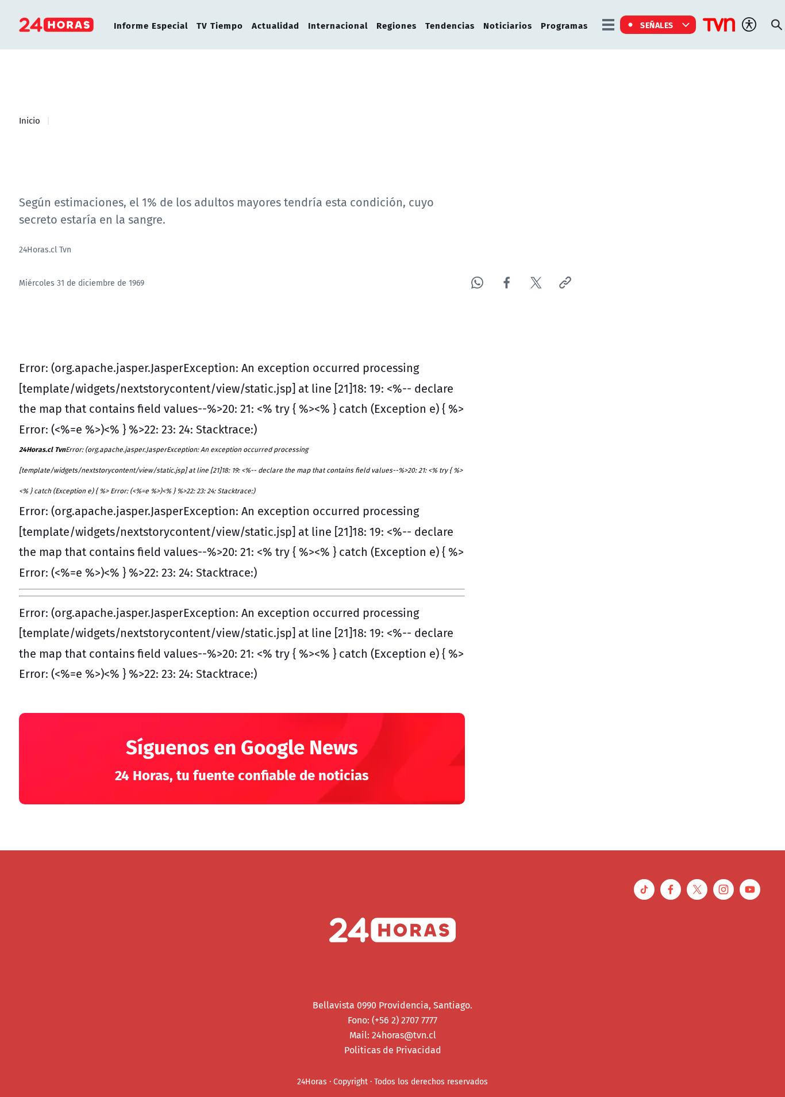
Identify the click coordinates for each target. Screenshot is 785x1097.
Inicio (29, 120)
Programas (564, 25)
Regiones (396, 25)
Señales (657, 24)
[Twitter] (536, 282)
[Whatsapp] (477, 282)
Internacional (338, 25)
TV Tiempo (220, 25)
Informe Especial (151, 25)
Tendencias (450, 25)
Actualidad (275, 25)
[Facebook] (506, 282)
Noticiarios (507, 25)
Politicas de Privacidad (392, 1050)
